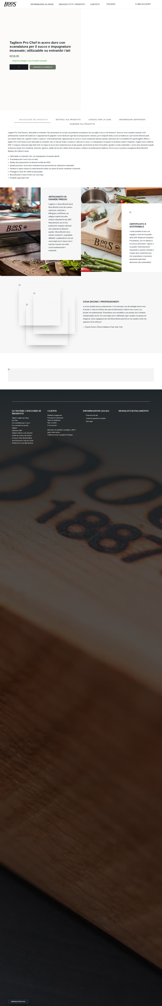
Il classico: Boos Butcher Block (22, 438)
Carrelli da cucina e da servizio (22, 435)
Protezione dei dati (92, 415)
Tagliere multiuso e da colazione (22, 433)
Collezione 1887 (17, 430)
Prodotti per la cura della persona (22, 443)
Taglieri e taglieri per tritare (20, 418)
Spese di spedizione (53, 420)
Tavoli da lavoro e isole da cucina (22, 440)
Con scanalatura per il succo (21, 423)
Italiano (111, 4)
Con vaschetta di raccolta (20, 425)
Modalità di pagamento (54, 415)
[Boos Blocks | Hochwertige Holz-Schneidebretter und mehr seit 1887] (10, 4)
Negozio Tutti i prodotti (72, 4)
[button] (121, 82)
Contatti (95, 4)
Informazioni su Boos (42, 4)
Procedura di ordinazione (55, 418)
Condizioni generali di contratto (96, 418)
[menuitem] (43, 5)
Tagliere (14, 428)
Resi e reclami (52, 423)
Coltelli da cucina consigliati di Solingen (60, 435)
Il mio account (143, 4)
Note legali (89, 421)
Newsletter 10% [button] (18, 1001)
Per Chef (15, 420)
